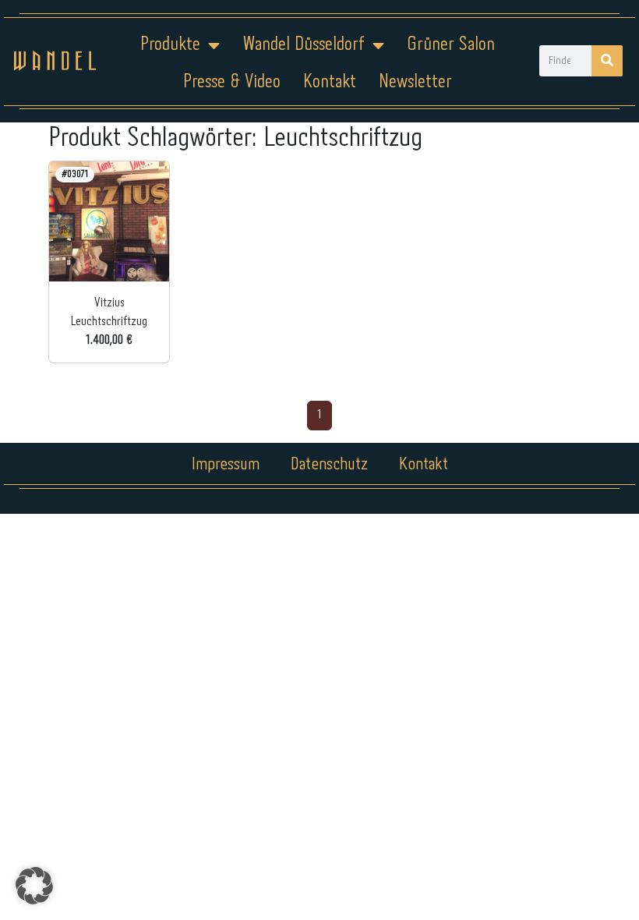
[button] (34, 885)
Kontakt (329, 82)
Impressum (225, 464)
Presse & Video (232, 82)
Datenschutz (329, 464)
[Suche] (607, 60)
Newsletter (415, 82)
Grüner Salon (451, 45)
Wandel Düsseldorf (303, 45)
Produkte (170, 45)
